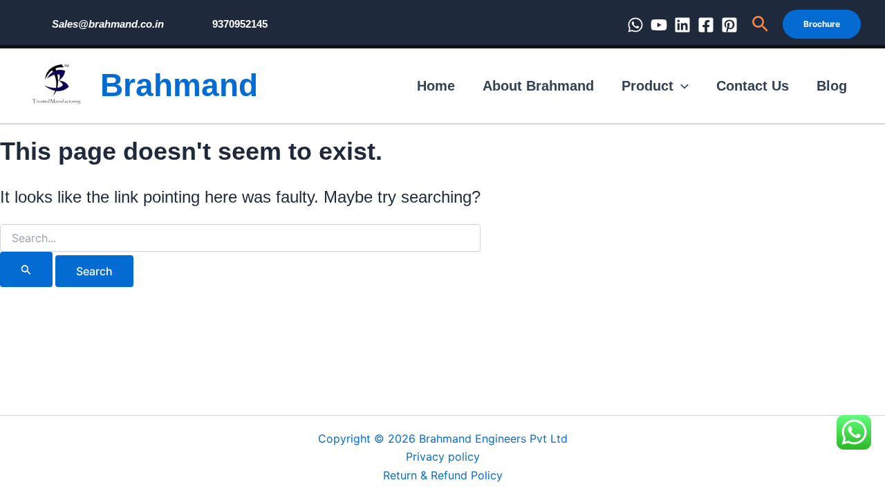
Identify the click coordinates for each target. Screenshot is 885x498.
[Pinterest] (729, 25)
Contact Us (752, 85)
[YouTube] (659, 25)
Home (436, 85)
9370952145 (240, 24)
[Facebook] (706, 25)
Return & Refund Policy (443, 475)
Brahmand (179, 85)
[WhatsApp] (635, 25)
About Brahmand (538, 85)
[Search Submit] (26, 269)
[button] (760, 24)
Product (647, 85)
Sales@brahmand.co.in (108, 24)
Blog (832, 85)
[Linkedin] (682, 25)
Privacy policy (443, 456)
